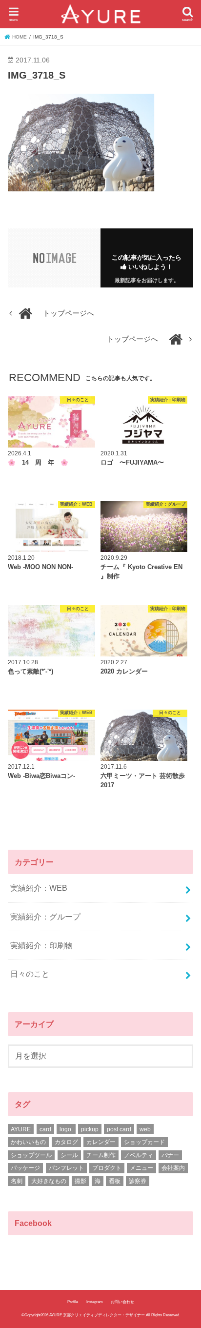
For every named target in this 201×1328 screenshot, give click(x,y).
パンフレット (66, 1168)
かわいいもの (28, 1142)
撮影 (80, 1181)
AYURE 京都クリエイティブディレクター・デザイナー (97, 1315)
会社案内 (173, 1168)
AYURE (21, 1129)
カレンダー (101, 1142)
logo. (66, 1129)
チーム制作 (101, 1155)
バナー (170, 1155)
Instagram (94, 1302)
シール (69, 1155)
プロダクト (106, 1168)
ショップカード (144, 1142)
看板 (115, 1181)
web (145, 1129)
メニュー (141, 1168)
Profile (72, 1302)
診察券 (137, 1181)
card (45, 1129)
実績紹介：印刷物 (41, 945)
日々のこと (29, 973)
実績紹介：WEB (38, 887)
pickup (90, 1129)
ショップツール (31, 1155)
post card (119, 1129)
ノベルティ (138, 1155)
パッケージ (25, 1168)
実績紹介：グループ (45, 916)
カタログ (66, 1142)
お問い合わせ (122, 1302)
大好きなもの (48, 1181)
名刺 (16, 1181)
